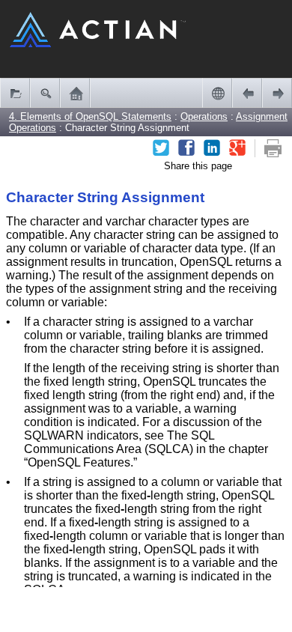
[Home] (75, 93)
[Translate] (217, 93)
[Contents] (15, 93)
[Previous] (247, 93)
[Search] (45, 93)
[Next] (277, 93)
